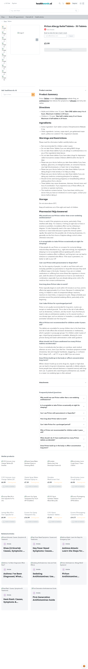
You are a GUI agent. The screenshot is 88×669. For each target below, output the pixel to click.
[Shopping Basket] (63, 3)
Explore (14, 3)
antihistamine (44, 101)
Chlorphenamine (61, 98)
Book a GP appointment (16, 17)
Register (74, 3)
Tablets (46, 98)
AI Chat (8, 3)
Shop (3, 17)
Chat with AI (29, 17)
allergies (73, 101)
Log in (68, 3)
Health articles (39, 17)
